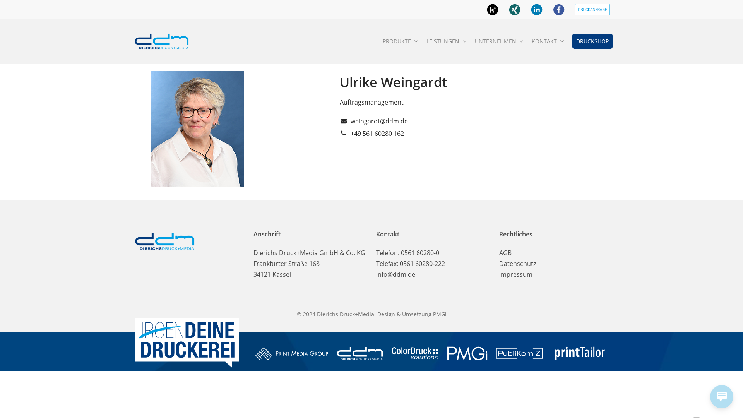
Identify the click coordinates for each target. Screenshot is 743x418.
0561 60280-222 (422, 263)
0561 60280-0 (420, 252)
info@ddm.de (395, 274)
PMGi (440, 314)
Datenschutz (517, 263)
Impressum (515, 274)
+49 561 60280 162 (377, 133)
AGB (505, 252)
